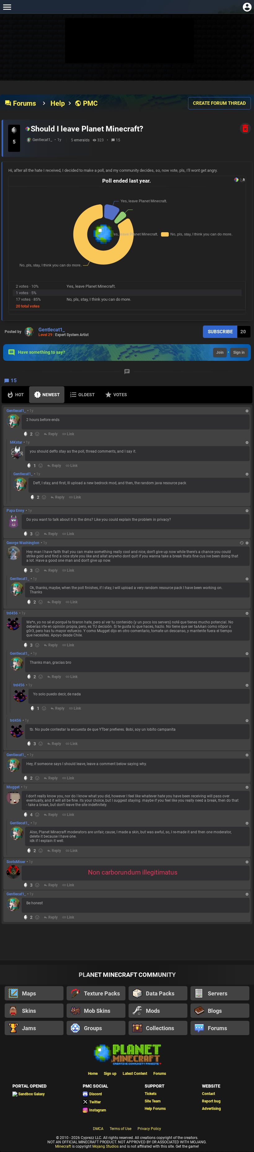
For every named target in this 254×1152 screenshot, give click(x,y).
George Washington (23, 543)
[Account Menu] (247, 7)
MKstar (16, 442)
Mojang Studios (105, 1146)
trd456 (12, 613)
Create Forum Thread (219, 103)
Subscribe (220, 332)
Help (57, 103)
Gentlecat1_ (42, 140)
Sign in (239, 352)
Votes (120, 394)
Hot (19, 394)
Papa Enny (15, 510)
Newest (51, 394)
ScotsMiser (16, 862)
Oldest (86, 394)
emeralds (82, 140)
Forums (20, 103)
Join (220, 352)
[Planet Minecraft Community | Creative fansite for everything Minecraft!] (127, 1054)
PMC (86, 103)
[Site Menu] (7, 7)
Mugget (13, 787)
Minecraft (63, 1146)
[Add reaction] (37, 434)
